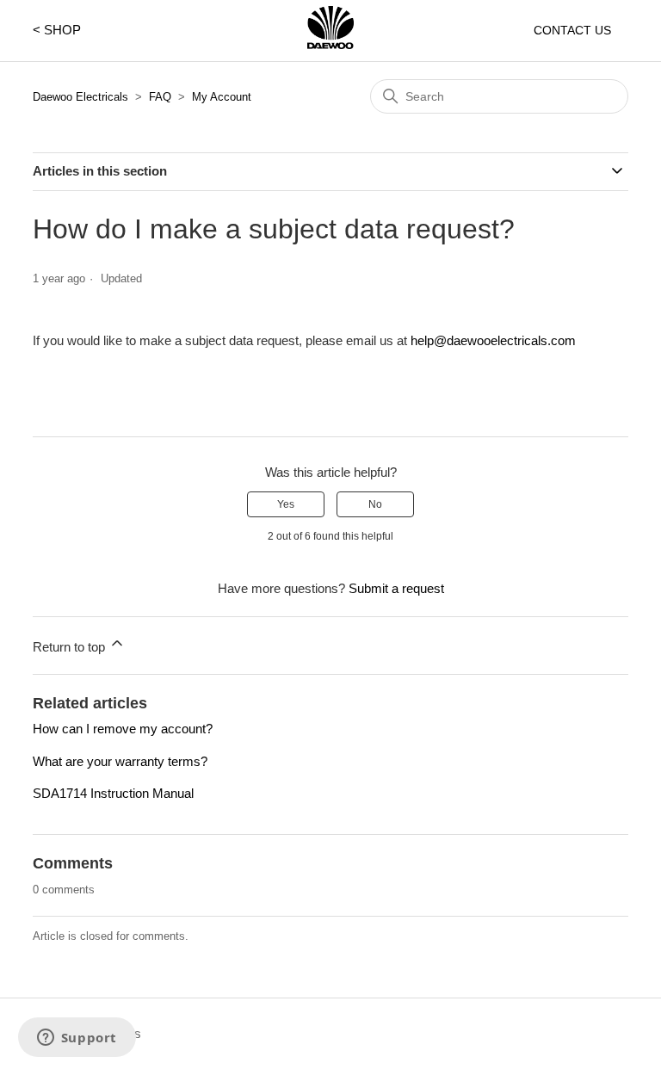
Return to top (70, 647)
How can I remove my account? (123, 728)
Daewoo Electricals (80, 96)
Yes (285, 504)
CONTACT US (572, 30)
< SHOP (57, 29)
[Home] (330, 44)
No (375, 504)
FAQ (160, 96)
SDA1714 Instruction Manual (113, 793)
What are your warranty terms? (120, 761)
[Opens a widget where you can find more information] (76, 1038)
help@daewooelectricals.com (493, 340)
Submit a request (396, 588)
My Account (221, 96)
